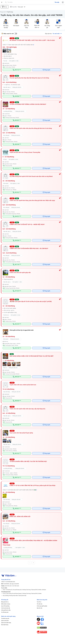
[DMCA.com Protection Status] (50, 628)
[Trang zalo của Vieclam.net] (42, 623)
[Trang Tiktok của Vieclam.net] (38, 619)
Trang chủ (2, 11)
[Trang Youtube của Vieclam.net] (38, 623)
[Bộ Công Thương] (50, 632)
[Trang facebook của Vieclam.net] (42, 619)
